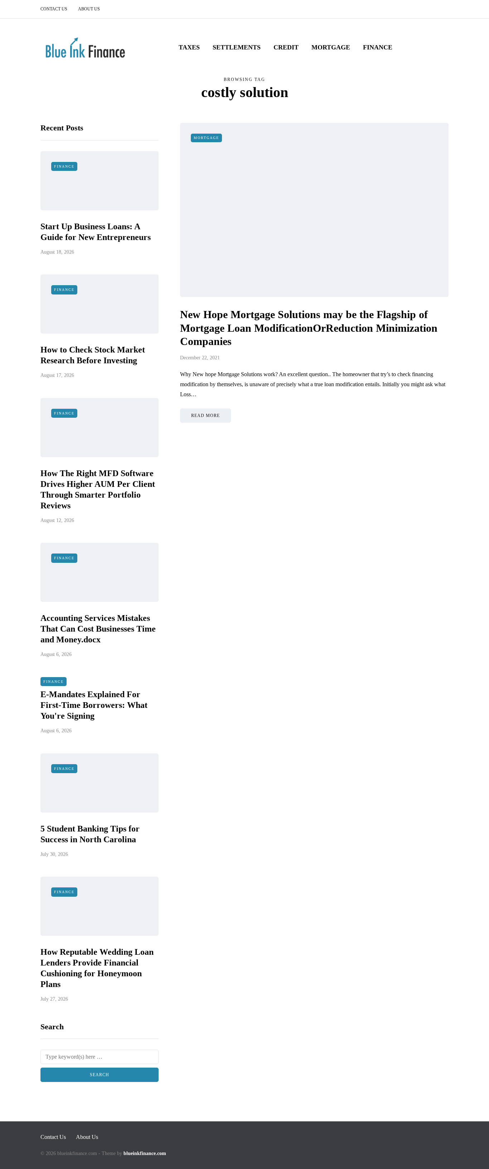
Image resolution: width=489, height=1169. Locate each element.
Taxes (189, 47)
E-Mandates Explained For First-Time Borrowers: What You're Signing (93, 705)
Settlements (237, 47)
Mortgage (330, 47)
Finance (377, 47)
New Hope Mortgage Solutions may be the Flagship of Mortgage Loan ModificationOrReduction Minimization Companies (308, 327)
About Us (89, 8)
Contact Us (53, 8)
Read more (205, 415)
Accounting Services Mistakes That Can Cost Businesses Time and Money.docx (98, 628)
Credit (286, 47)
